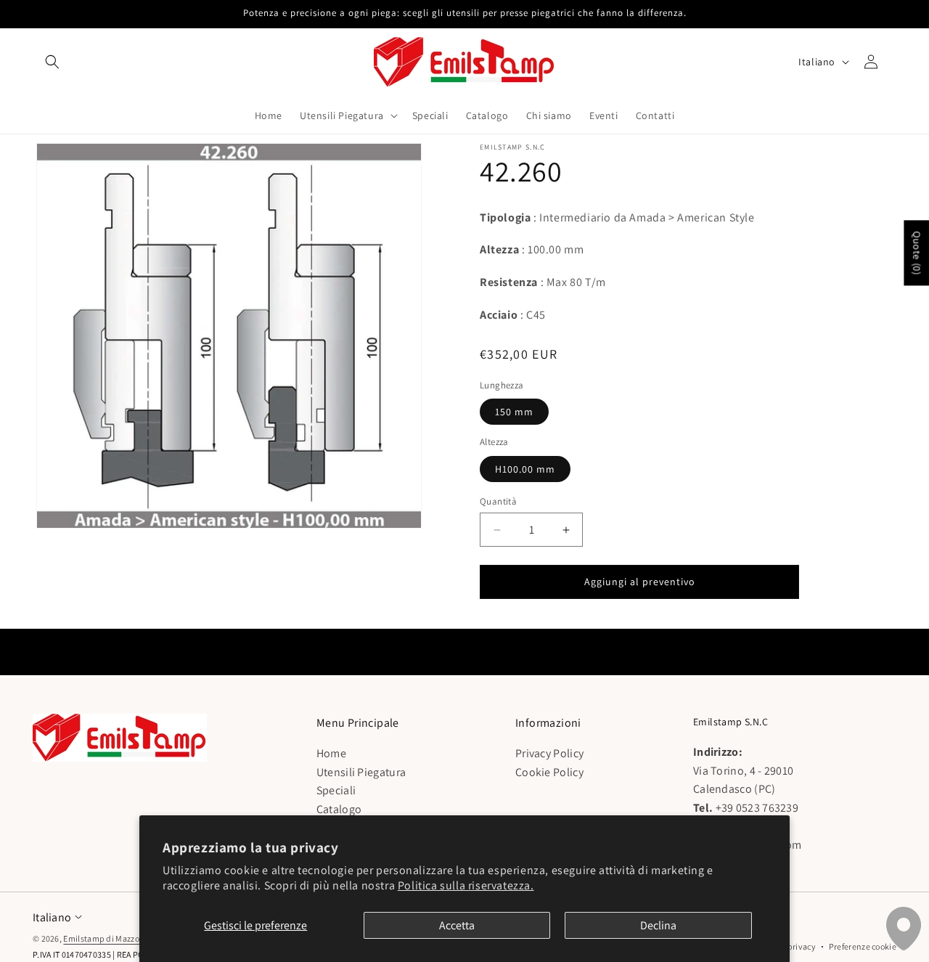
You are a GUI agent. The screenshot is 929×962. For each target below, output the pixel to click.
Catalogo (338, 808)
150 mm (514, 411)
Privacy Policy (549, 753)
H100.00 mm (525, 469)
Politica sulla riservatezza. (466, 885)
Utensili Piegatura (361, 771)
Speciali (336, 790)
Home (331, 753)
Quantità (498, 501)
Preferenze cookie (862, 946)
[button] (52, 62)
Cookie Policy (549, 771)
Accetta (457, 925)
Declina (658, 925)
